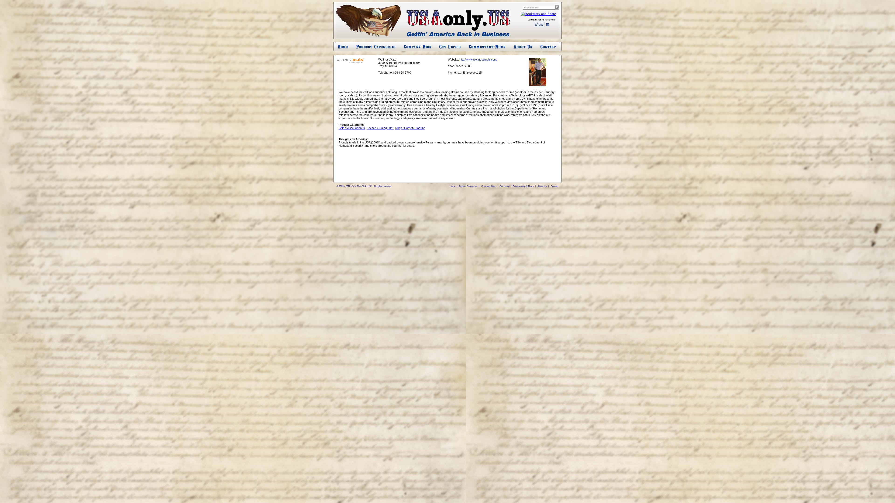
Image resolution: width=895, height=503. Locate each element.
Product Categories (468, 186)
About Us (542, 186)
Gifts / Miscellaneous (352, 128)
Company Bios (488, 186)
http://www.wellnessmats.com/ (478, 59)
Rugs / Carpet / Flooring (410, 128)
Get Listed (504, 186)
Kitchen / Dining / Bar (380, 128)
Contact (554, 186)
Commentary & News (523, 186)
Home (452, 186)
